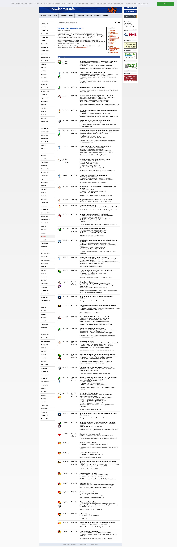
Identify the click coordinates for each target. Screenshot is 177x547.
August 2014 (44, 263)
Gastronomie (63, 15)
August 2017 (44, 141)
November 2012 (45, 334)
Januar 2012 (44, 368)
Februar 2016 (44, 202)
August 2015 (44, 223)
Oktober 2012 (44, 337)
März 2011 (43, 402)
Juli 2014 (43, 266)
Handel (71, 15)
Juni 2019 (43, 67)
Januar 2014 (44, 287)
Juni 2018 (43, 108)
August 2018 (44, 101)
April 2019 (43, 74)
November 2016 (45, 172)
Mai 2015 (43, 233)
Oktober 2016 (44, 175)
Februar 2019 (44, 81)
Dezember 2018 (45, 87)
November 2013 (45, 293)
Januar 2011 (44, 408)
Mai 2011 (43, 395)
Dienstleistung (80, 15)
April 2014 (43, 277)
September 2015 (45, 219)
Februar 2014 (44, 283)
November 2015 (45, 212)
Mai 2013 (43, 314)
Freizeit (55, 15)
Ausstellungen (113, 33)
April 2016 (43, 196)
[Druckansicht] (115, 23)
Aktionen (112, 30)
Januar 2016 (44, 206)
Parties (111, 45)
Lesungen (112, 40)
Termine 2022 (44, 37)
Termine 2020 (44, 44)
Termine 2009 (44, 415)
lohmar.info (61, 22)
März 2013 (43, 321)
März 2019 (43, 77)
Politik (111, 46)
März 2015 (43, 239)
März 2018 (43, 118)
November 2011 (45, 375)
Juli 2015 (43, 226)
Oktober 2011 (44, 378)
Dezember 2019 (45, 47)
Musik (111, 43)
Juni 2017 (43, 148)
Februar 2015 (44, 243)
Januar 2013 (44, 327)
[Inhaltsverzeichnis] (117, 23)
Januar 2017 (44, 165)
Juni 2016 (43, 189)
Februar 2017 (44, 162)
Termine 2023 (44, 33)
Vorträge (112, 50)
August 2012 (44, 344)
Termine (105, 15)
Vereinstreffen (113, 49)
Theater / (114, 48)
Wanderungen (113, 52)
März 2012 (43, 361)
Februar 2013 (44, 324)
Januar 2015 (44, 246)
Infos (49, 15)
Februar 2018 (44, 121)
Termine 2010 (44, 412)
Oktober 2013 (44, 297)
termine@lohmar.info (81, 47)
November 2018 (45, 91)
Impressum (83, 544)
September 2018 (45, 98)
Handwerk (89, 15)
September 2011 (45, 381)
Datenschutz (95, 544)
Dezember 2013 (45, 290)
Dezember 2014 (45, 250)
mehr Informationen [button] (141, 4)
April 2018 (43, 114)
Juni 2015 (43, 229)
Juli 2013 (43, 307)
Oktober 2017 (44, 135)
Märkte (111, 42)
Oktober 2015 (44, 216)
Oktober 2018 (44, 94)
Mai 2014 (43, 273)
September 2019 (45, 57)
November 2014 (45, 253)
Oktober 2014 (44, 256)
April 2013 (43, 317)
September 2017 (45, 138)
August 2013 (44, 304)
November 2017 (45, 131)
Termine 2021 (44, 40)
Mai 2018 (43, 111)
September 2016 (45, 179)
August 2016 (44, 182)
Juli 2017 (43, 145)
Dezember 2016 (45, 169)
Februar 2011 (44, 405)
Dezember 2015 (45, 209)
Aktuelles (43, 15)
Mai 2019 (43, 71)
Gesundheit (97, 15)
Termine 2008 (44, 418)
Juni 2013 (43, 310)
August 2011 (44, 385)
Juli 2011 (43, 388)
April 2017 (43, 155)
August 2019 (44, 60)
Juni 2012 (43, 351)
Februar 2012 (44, 364)
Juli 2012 (43, 348)
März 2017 (43, 158)
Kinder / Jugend (114, 38)
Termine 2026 (44, 23)
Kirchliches (112, 39)
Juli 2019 (43, 64)
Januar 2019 (44, 84)
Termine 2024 (44, 30)
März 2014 (43, 280)
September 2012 (45, 341)
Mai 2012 (43, 354)
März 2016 (43, 199)
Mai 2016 (43, 192)
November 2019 (45, 50)
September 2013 (45, 300)
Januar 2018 (44, 125)
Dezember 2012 (45, 331)
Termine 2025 (44, 27)
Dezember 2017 (45, 128)
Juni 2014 (43, 270)
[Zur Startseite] (119, 23)
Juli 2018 (43, 104)
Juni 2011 (43, 391)
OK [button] (165, 4)
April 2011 (43, 398)
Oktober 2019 (44, 54)
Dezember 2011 (45, 371)
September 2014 (45, 260)
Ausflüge (112, 32)
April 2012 (43, 358)
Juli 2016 (43, 185)
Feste (111, 35)
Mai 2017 (43, 152)
